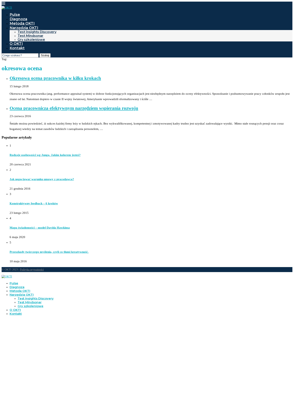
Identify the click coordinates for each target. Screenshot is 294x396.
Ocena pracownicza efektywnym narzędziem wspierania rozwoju (74, 108)
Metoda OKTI (22, 23)
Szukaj (45, 55)
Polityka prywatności (32, 269)
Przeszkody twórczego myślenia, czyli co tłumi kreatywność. (49, 251)
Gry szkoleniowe (31, 39)
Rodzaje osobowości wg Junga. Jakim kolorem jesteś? (45, 155)
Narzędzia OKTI (24, 28)
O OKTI (16, 43)
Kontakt (17, 48)
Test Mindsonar (30, 36)
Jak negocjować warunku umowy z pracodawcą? (42, 179)
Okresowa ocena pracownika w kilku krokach (55, 78)
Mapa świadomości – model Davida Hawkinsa (40, 227)
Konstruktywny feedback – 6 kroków (34, 203)
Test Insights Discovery (37, 32)
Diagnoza (18, 19)
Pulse (15, 14)
